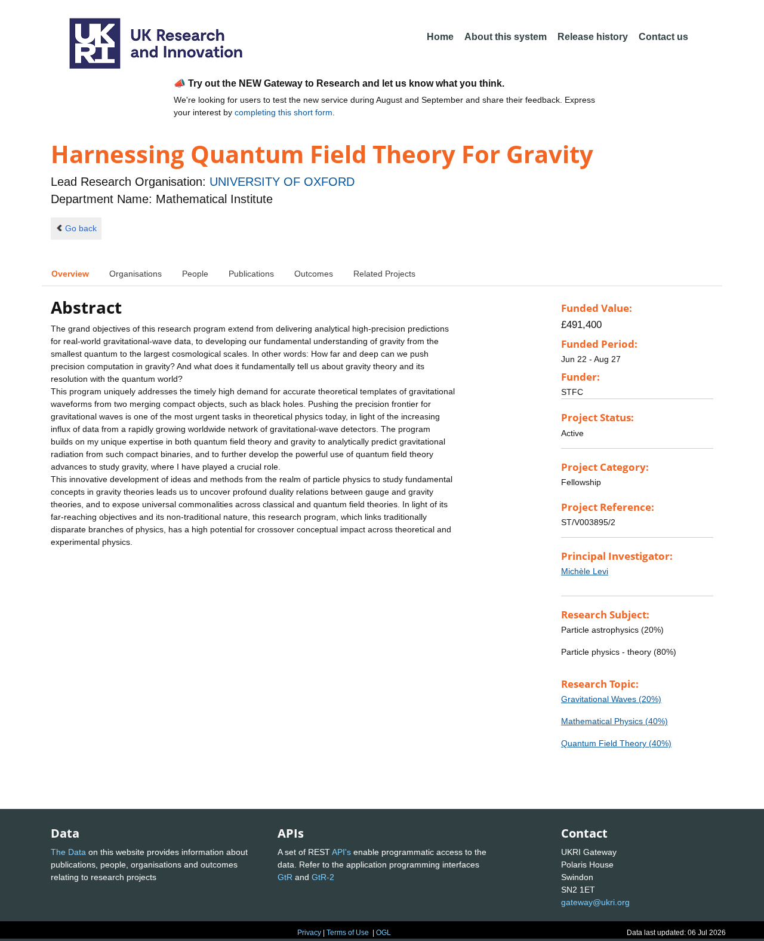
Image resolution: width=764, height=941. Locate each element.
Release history (592, 37)
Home (440, 37)
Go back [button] (81, 228)
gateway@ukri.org (595, 902)
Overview (70, 273)
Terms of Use (347, 932)
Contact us (663, 37)
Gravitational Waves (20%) (611, 699)
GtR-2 (323, 877)
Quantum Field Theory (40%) (616, 743)
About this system (505, 37)
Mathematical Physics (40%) (614, 721)
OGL (383, 932)
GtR (285, 877)
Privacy (309, 932)
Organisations (135, 273)
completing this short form (283, 112)
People (195, 273)
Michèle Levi (584, 571)
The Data (68, 852)
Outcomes (313, 273)
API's (341, 852)
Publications (251, 273)
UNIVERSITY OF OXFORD (282, 181)
